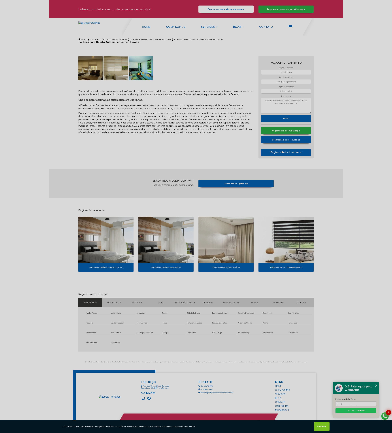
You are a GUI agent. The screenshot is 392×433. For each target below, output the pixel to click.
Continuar (321, 426)
